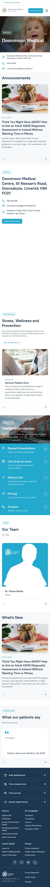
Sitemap (28, 882)
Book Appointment (35, 10)
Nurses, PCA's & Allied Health (10, 823)
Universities (29, 819)
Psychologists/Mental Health (10, 829)
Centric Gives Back (9, 855)
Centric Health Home (12, 2)
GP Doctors (6, 819)
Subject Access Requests (35, 852)
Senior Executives (9, 837)
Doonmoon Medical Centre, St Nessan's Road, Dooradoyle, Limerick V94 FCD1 (24, 57)
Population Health (32, 829)
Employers (29, 815)
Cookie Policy (30, 855)
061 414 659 (11, 63)
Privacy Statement (32, 848)
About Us (5, 848)
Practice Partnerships (33, 826)
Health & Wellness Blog (11, 852)
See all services (11, 342)
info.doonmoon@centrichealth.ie (20, 69)
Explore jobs (7, 815)
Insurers (28, 822)
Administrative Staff (9, 834)
